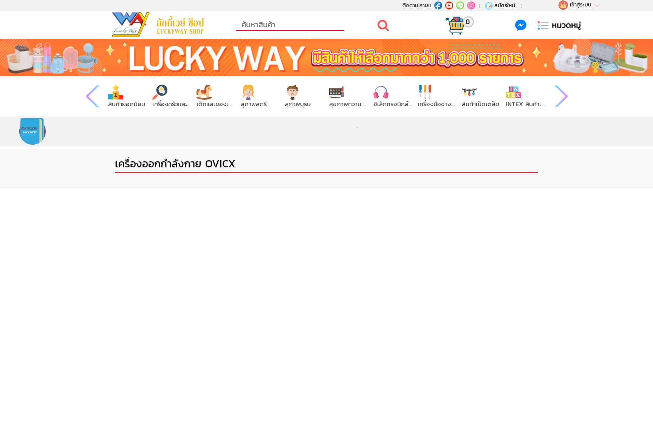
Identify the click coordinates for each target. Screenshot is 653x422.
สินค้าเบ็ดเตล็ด (481, 104)
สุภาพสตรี (254, 104)
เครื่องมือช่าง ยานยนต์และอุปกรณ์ (437, 104)
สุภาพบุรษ (298, 104)
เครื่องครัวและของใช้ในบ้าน (171, 104)
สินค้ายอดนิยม (126, 104)
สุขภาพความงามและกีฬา (348, 104)
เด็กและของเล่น (216, 104)
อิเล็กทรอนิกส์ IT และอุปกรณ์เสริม (392, 104)
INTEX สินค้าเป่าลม (525, 104)
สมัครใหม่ (504, 5)
